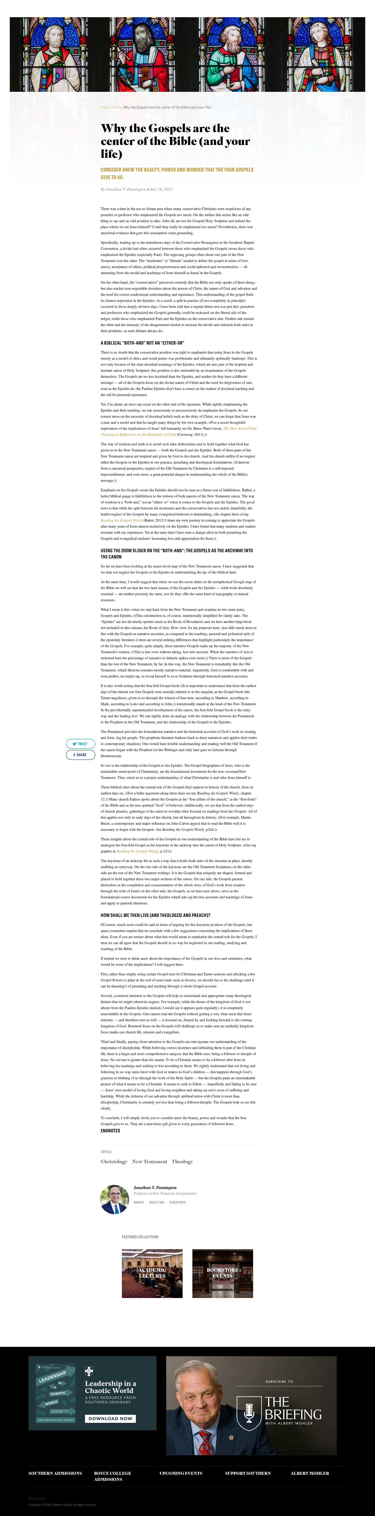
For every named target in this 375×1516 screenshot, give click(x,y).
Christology (114, 1162)
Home (105, 107)
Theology (182, 1162)
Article (116, 107)
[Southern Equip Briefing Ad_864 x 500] (251, 1453)
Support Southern (248, 1474)
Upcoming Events (181, 1474)
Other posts (178, 1202)
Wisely (138, 520)
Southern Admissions (55, 1474)
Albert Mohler (310, 1474)
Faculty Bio (156, 1202)
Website (139, 1202)
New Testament (149, 1162)
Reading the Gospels (117, 520)
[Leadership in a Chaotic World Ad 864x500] (92, 1428)
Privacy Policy (37, 1498)
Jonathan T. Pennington (155, 1187)
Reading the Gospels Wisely (137, 851)
